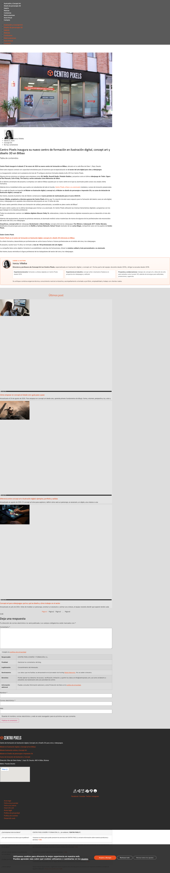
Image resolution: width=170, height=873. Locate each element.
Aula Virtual (8, 17)
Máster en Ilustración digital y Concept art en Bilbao (18, 747)
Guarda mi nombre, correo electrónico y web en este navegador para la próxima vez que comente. (39, 716)
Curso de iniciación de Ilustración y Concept (15, 757)
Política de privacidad (11, 803)
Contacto (7, 20)
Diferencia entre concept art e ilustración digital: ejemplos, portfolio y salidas (29, 498)
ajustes (84, 859)
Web (1, 708)
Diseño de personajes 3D (12, 6)
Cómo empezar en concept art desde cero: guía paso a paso (22, 395)
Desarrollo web (9, 808)
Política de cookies (10, 805)
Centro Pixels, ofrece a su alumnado (67, 187)
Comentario (5, 627)
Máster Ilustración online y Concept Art (13, 750)
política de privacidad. (74, 685)
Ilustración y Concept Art (12, 3)
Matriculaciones (9, 15)
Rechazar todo (125, 857)
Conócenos (7, 13)
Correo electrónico (7, 700)
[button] (85, 22)
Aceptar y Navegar (105, 857)
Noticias (6, 10)
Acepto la (13, 652)
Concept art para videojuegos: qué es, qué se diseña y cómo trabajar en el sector (30, 603)
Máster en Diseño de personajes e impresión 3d (16, 754)
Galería (6, 8)
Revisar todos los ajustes (144, 857)
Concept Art (8, 143)
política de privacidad (18, 652)
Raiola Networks (70, 672)
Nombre (3, 692)
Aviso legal (7, 801)
